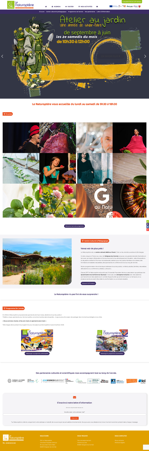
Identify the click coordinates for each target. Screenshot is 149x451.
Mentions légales (120, 442)
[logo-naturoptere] (20, 1)
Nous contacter (119, 440)
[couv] (37, 330)
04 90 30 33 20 (11, 443)
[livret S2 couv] (112, 330)
